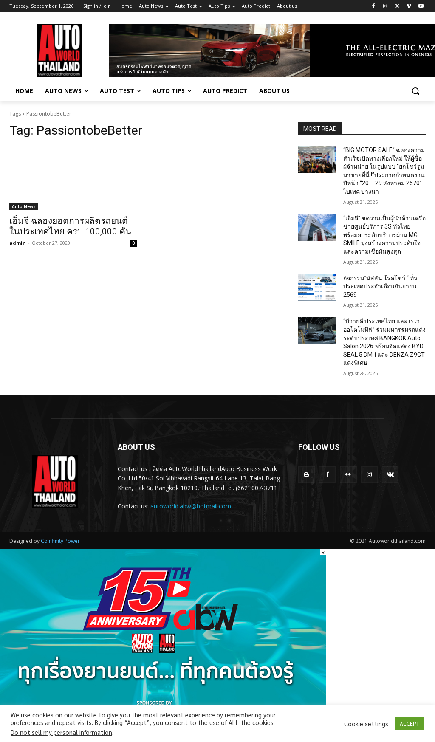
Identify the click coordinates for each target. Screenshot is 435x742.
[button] (415, 91)
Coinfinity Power (60, 541)
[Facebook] (374, 6)
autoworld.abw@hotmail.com (190, 506)
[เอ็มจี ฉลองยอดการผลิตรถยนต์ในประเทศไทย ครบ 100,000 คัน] (73, 178)
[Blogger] (306, 474)
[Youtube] (421, 6)
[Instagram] (385, 6)
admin (17, 243)
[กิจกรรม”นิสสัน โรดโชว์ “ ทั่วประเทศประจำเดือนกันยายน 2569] (317, 287)
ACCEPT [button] (409, 723)
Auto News (24, 206)
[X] (397, 6)
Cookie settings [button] (366, 724)
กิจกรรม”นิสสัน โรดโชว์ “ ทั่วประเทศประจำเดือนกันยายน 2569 (380, 286)
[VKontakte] (390, 474)
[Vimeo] (409, 6)
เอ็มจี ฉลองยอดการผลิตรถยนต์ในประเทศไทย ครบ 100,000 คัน (70, 226)
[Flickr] (348, 474)
